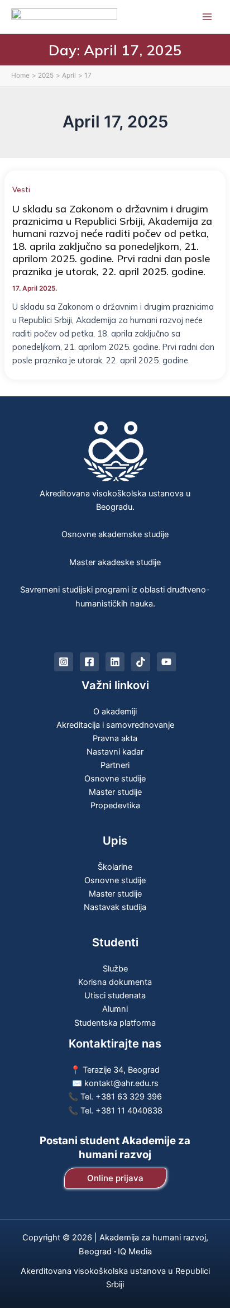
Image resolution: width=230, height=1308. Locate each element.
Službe (115, 969)
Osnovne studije (115, 779)
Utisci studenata (115, 996)
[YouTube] (166, 661)
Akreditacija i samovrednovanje (115, 725)
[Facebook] (89, 661)
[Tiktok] (140, 661)
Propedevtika (115, 805)
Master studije (115, 792)
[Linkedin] (115, 661)
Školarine (115, 867)
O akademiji (115, 712)
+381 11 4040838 (128, 1111)
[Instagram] (63, 661)
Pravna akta (115, 738)
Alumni (115, 1009)
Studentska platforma (115, 1023)
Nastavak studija (115, 907)
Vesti (21, 189)
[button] (115, 1178)
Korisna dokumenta (115, 982)
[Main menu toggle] (207, 17)
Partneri (115, 765)
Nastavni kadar (115, 752)
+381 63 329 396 (128, 1097)
